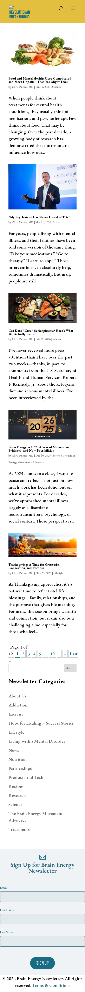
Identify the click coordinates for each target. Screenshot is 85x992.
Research (17, 795)
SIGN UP (42, 963)
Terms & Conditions (51, 985)
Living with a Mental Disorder (36, 741)
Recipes (16, 786)
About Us (17, 696)
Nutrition (17, 759)
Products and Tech (25, 777)
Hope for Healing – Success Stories (41, 723)
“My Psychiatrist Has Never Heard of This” (39, 217)
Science (56, 87)
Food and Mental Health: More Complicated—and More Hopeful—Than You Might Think (41, 80)
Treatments (19, 829)
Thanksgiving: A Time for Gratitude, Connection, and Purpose (34, 566)
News (13, 750)
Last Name (6, 932)
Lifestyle (58, 573)
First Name (7, 910)
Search (70, 668)
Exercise (16, 714)
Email (3, 887)
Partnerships (20, 768)
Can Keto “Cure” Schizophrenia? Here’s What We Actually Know (40, 332)
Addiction (17, 705)
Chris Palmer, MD (22, 87)
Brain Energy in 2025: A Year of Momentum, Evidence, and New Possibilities (39, 449)
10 (52, 654)
